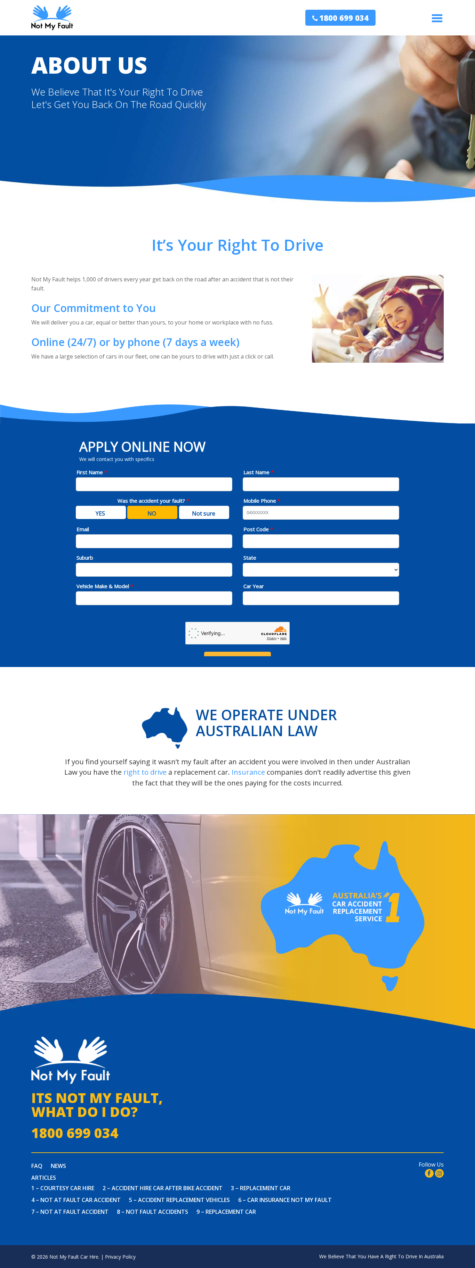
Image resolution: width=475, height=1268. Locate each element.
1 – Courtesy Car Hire (62, 1188)
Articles (43, 1177)
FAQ (36, 1166)
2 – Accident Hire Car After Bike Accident (163, 1188)
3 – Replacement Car (260, 1188)
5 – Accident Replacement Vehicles (179, 1200)
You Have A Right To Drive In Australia (400, 1256)
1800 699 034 (344, 18)
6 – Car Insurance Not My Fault (285, 1200)
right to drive (145, 772)
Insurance (248, 772)
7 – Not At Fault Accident (69, 1212)
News (58, 1166)
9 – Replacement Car (226, 1212)
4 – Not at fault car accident (76, 1200)
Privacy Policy (120, 1256)
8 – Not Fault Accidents (152, 1212)
